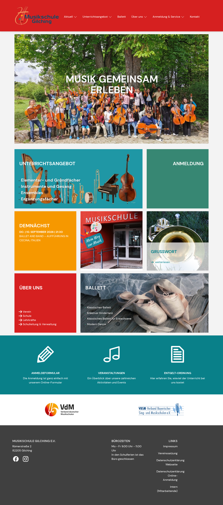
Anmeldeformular (45, 373)
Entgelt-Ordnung (177, 373)
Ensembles (32, 192)
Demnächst (34, 225)
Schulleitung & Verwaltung (39, 324)
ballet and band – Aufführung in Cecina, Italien (43, 236)
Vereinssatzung (168, 453)
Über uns (137, 16)
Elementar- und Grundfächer (50, 180)
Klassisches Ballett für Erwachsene (109, 318)
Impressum (170, 446)
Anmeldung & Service (166, 16)
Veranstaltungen (111, 373)
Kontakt (194, 16)
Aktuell (68, 16)
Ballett (121, 16)
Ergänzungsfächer (39, 199)
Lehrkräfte (29, 320)
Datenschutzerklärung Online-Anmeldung (170, 476)
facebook (15, 458)
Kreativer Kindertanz (100, 313)
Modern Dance (103, 324)
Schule (27, 316)
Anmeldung (188, 163)
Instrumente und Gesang (46, 186)
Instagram (25, 458)
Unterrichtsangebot (95, 16)
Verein (27, 311)
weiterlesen (162, 262)
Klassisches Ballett (106, 307)
